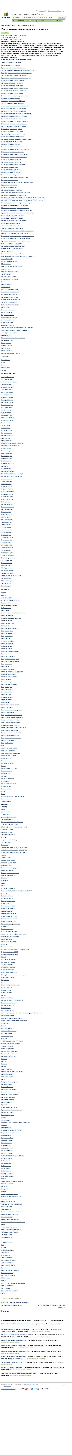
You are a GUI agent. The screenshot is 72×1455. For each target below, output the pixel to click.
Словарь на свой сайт (54, 11)
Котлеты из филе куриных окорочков (14, 1340)
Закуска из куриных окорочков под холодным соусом (19, 1373)
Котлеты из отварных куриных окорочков (15, 1351)
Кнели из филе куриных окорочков (13, 1345)
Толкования (32, 20)
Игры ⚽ (58, 20)
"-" (6, 264)
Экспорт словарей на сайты (8, 1388)
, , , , (20, 1013)
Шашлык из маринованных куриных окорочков (17, 1334)
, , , (14, 934)
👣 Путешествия (7, 1386)
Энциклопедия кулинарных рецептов (19, 20)
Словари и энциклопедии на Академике (27, 14)
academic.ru (6, 20)
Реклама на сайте (34, 1384)
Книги (49, 20)
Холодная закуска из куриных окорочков (15, 1329)
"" (13, 75)
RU (63, 11)
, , (10, 659)
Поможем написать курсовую (19, 1302)
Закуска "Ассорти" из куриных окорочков (15, 1323)
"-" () (23, 197)
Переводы (41, 20)
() (11, 575)
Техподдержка (25, 1384)
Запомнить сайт (42, 11)
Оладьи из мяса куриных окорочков (13, 1356)
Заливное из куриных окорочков (12, 1362)
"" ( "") (17, 256)
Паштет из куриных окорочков (13, 1305)
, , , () (14, 827)
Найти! (61, 17)
